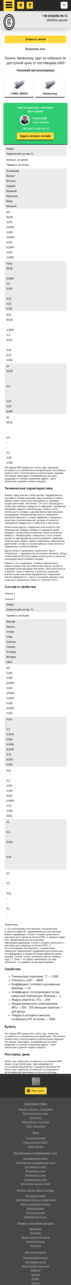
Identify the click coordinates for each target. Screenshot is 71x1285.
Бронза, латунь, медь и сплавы (35, 1190)
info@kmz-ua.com (57, 19)
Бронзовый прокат (35, 1195)
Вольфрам (35, 1228)
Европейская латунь (35, 1216)
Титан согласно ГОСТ (35, 1142)
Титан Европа (35, 1146)
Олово (35, 1278)
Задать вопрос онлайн (35, 136)
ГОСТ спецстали (35, 1126)
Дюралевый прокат (35, 1262)
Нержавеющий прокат (35, 1158)
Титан (35, 1132)
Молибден (35, 1233)
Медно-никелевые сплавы (35, 1204)
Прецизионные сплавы (35, 1113)
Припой (35, 1274)
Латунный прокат (35, 1212)
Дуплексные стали (35, 1175)
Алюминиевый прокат (35, 1257)
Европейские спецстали (35, 1121)
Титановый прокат (35, 1138)
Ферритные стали (35, 1171)
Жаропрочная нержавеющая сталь (35, 1162)
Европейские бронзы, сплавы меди (35, 1199)
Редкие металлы (35, 1241)
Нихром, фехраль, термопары (35, 1109)
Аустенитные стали (35, 1167)
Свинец (35, 1283)
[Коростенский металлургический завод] (9, 22)
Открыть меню (35, 39)
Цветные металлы (36, 1252)
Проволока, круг (35, 48)
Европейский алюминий (35, 1266)
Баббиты (35, 1270)
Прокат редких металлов (35, 1237)
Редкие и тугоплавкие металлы (35, 1223)
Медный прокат (35, 1208)
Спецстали (35, 1117)
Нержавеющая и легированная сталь (35, 1153)
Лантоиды (35, 1245)
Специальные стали (35, 1179)
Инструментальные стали (35, 1183)
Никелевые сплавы (35, 1103)
